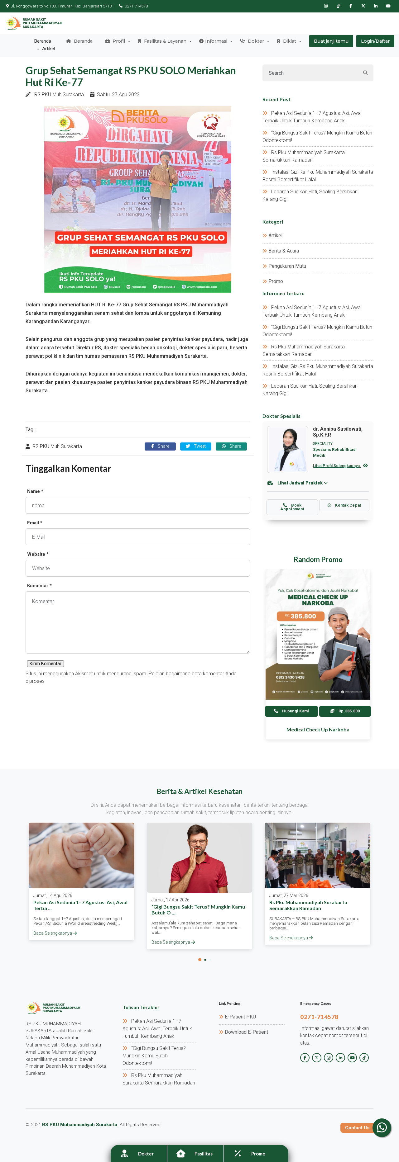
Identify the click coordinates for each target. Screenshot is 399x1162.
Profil (118, 41)
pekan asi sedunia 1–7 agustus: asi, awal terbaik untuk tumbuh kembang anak (157, 1028)
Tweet (199, 446)
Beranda (83, 41)
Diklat (289, 41)
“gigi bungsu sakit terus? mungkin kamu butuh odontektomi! (154, 1055)
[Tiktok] (338, 6)
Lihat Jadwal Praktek (300, 482)
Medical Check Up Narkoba (317, 729)
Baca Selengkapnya (53, 933)
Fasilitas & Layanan (164, 41)
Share (162, 446)
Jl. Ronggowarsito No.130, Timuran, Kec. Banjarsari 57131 (62, 6)
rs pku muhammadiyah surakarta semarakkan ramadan (308, 905)
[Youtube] (388, 6)
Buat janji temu (331, 41)
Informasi (216, 41)
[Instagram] (326, 6)
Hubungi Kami (295, 711)
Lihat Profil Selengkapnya (337, 465)
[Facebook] (350, 6)
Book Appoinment (292, 507)
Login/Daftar (375, 41)
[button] (199, 959)
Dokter (255, 41)
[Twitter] (363, 6)
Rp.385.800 (349, 711)
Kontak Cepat (347, 505)
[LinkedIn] (375, 6)
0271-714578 (136, 6)
